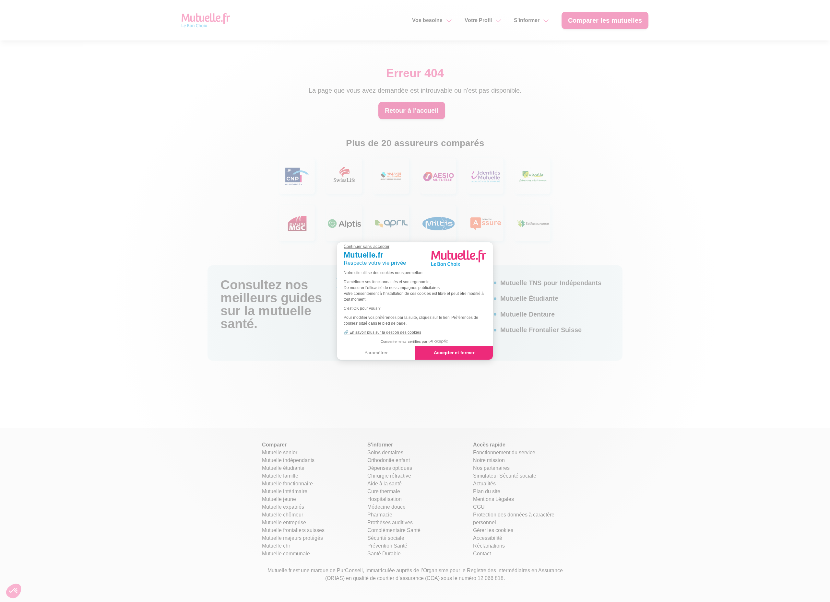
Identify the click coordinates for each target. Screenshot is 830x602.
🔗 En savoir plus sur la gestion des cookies (382, 332)
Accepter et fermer (454, 352)
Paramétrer (376, 352)
